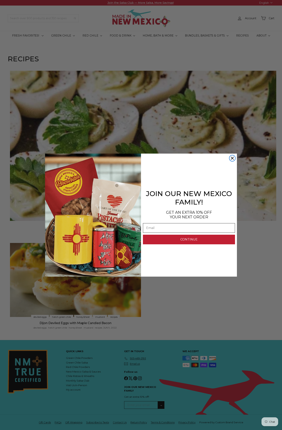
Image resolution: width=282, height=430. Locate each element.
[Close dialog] (232, 158)
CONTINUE (189, 239)
